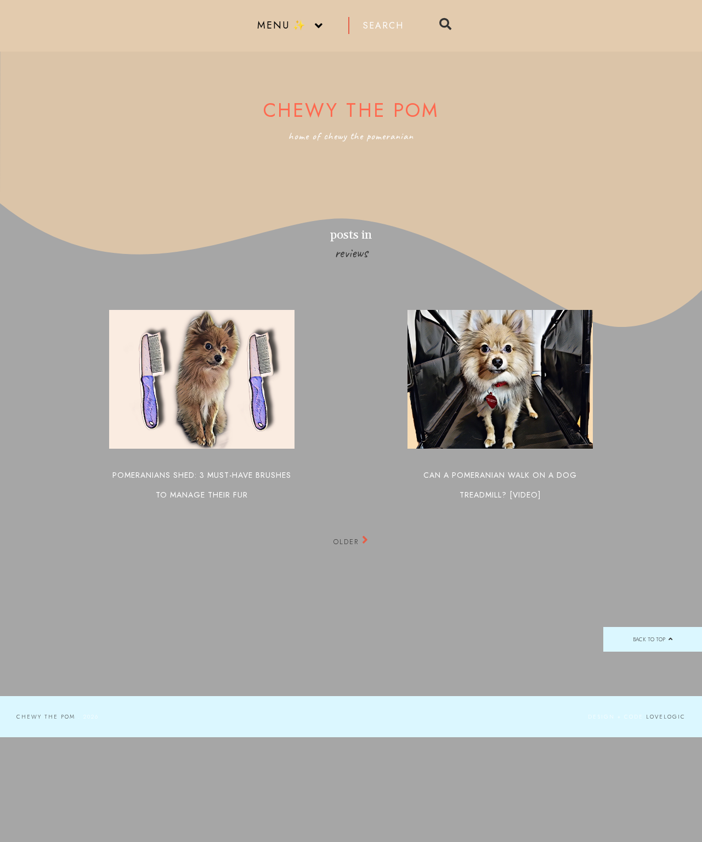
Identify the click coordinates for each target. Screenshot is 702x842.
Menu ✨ (281, 25)
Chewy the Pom (351, 110)
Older (347, 541)
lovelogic (666, 717)
